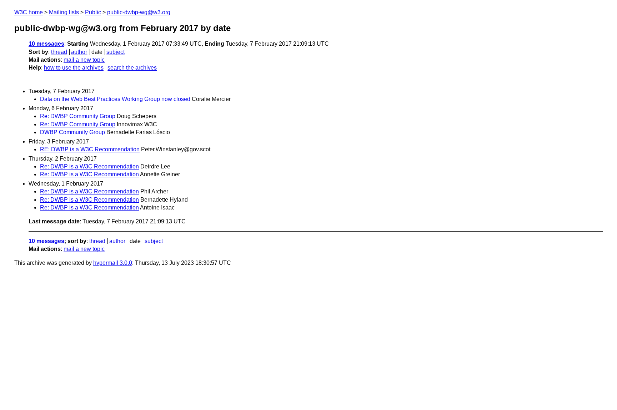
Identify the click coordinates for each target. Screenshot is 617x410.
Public (93, 12)
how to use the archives (74, 68)
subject (115, 52)
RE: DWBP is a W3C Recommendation (90, 149)
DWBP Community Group (72, 132)
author (79, 52)
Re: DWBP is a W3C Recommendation (89, 166)
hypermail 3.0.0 (112, 263)
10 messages (46, 44)
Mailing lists (64, 12)
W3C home (28, 12)
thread (59, 52)
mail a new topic (84, 60)
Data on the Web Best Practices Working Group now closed (115, 99)
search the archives (132, 68)
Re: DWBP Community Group (77, 116)
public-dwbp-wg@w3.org (138, 12)
